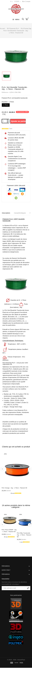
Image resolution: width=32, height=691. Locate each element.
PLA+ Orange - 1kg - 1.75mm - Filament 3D (14, 488)
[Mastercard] (11, 663)
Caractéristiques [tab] (20, 213)
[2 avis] (5, 129)
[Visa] (21, 663)
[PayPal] (16, 663)
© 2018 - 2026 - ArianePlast (16, 659)
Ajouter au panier (18, 121)
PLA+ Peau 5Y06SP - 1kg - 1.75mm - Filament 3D (9, 530)
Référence (5, 92)
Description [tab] (6, 213)
